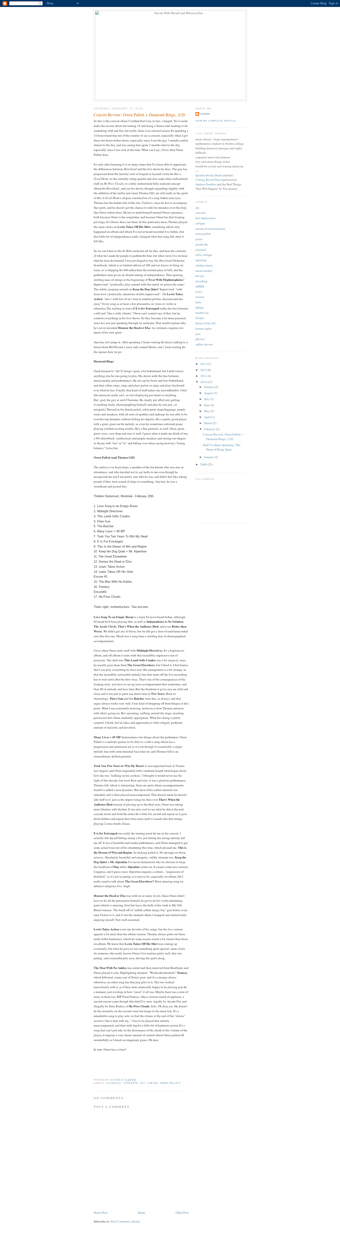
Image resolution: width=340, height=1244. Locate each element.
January (209, 457)
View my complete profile (215, 120)
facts (198, 302)
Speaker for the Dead (208, 175)
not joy (199, 276)
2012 (203, 370)
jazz (198, 334)
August (209, 393)
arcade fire (201, 244)
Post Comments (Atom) (125, 1221)
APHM (199, 286)
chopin (199, 318)
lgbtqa (152, 1083)
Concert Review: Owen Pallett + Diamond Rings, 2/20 (223, 436)
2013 (203, 364)
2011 (203, 376)
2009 (203, 464)
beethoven (202, 313)
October (209, 387)
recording (201, 281)
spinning (201, 260)
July (207, 399)
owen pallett (170, 1083)
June (207, 405)
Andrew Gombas (205, 184)
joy (142, 1083)
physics (200, 339)
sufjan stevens (204, 344)
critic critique (203, 255)
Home (141, 1212)
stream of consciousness (210, 229)
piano (199, 239)
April (207, 417)
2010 (203, 382)
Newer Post (101, 1212)
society (199, 297)
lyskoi (205, 114)
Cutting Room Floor (208, 180)
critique (200, 223)
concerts (130, 1083)
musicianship (203, 271)
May (207, 411)
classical (113, 1083)
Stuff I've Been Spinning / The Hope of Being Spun (222, 447)
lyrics (198, 292)
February (210, 429)
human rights (203, 328)
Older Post (182, 1212)
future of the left (205, 323)
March (208, 423)
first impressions (205, 218)
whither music (204, 265)
